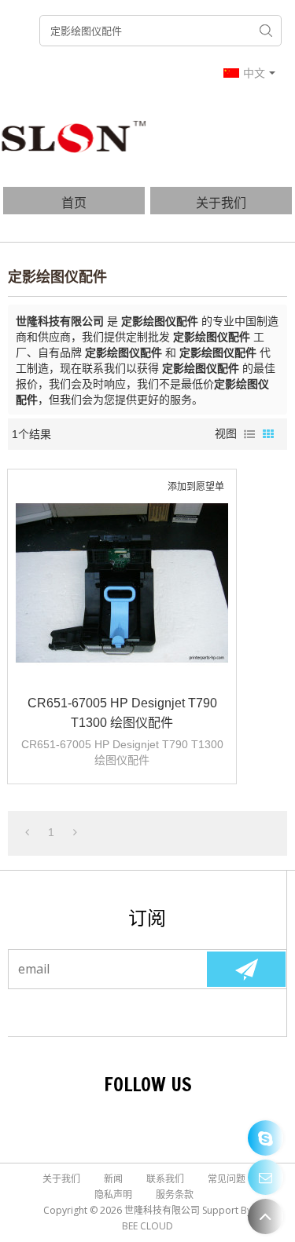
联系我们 (165, 1178)
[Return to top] (265, 1216)
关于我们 (221, 202)
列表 (249, 434)
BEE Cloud (147, 1226)
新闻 (113, 1178)
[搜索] (266, 30)
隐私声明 (113, 1194)
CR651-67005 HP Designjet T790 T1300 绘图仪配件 (122, 712)
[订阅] (246, 969)
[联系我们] (265, 1177)
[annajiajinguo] (265, 1138)
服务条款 (175, 1194)
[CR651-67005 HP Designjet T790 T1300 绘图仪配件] (122, 583)
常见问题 (226, 1178)
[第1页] (27, 832)
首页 (74, 202)
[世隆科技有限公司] (74, 135)
